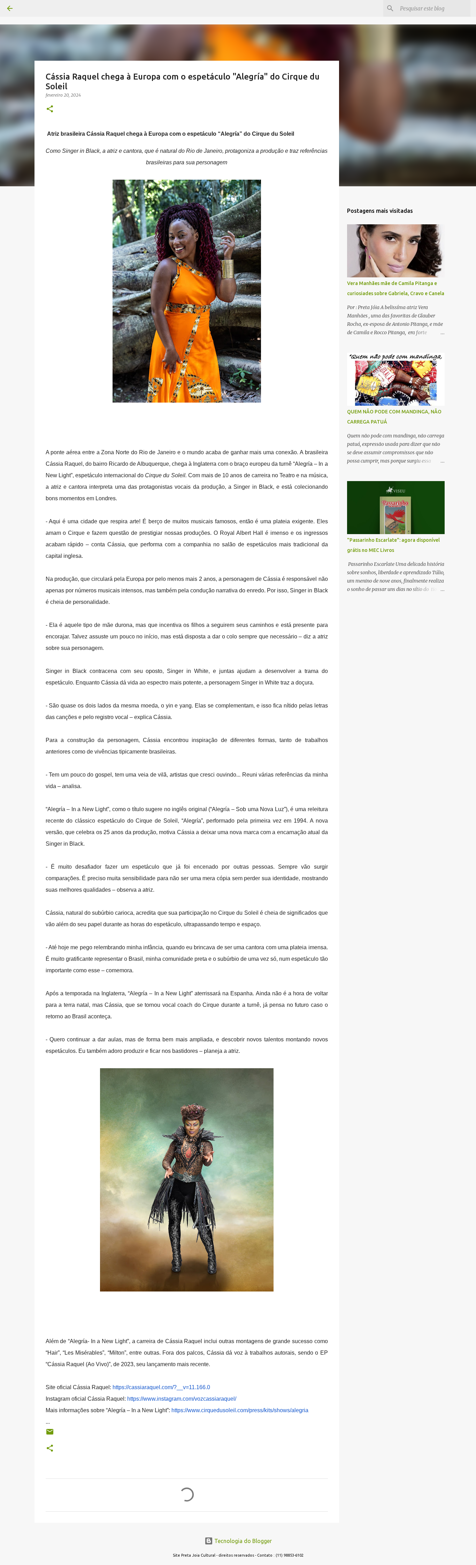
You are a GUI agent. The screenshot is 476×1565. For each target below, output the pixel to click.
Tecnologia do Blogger (242, 1541)
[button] (50, 109)
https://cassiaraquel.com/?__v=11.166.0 (161, 1387)
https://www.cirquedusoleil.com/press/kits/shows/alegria (239, 1410)
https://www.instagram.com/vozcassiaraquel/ (181, 1399)
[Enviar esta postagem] (50, 1434)
